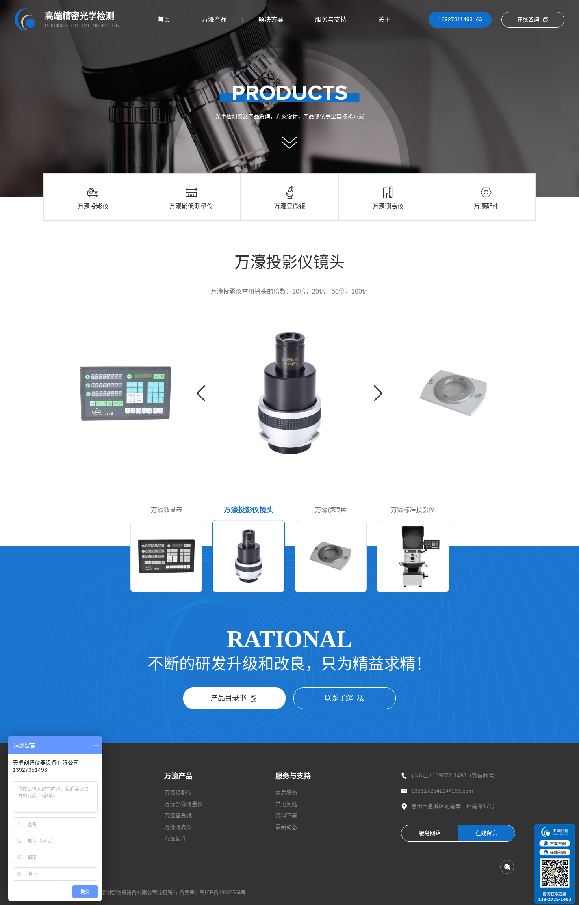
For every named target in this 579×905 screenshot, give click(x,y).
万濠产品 (214, 19)
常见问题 (286, 804)
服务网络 (430, 833)
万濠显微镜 (178, 815)
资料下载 (286, 815)
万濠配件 (175, 838)
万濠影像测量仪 (183, 804)
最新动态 (286, 827)
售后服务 (286, 793)
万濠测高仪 (178, 827)
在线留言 (486, 833)
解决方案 (271, 19)
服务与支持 (331, 19)
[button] (201, 393)
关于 (384, 19)
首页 (164, 19)
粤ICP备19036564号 (223, 893)
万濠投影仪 (178, 793)
